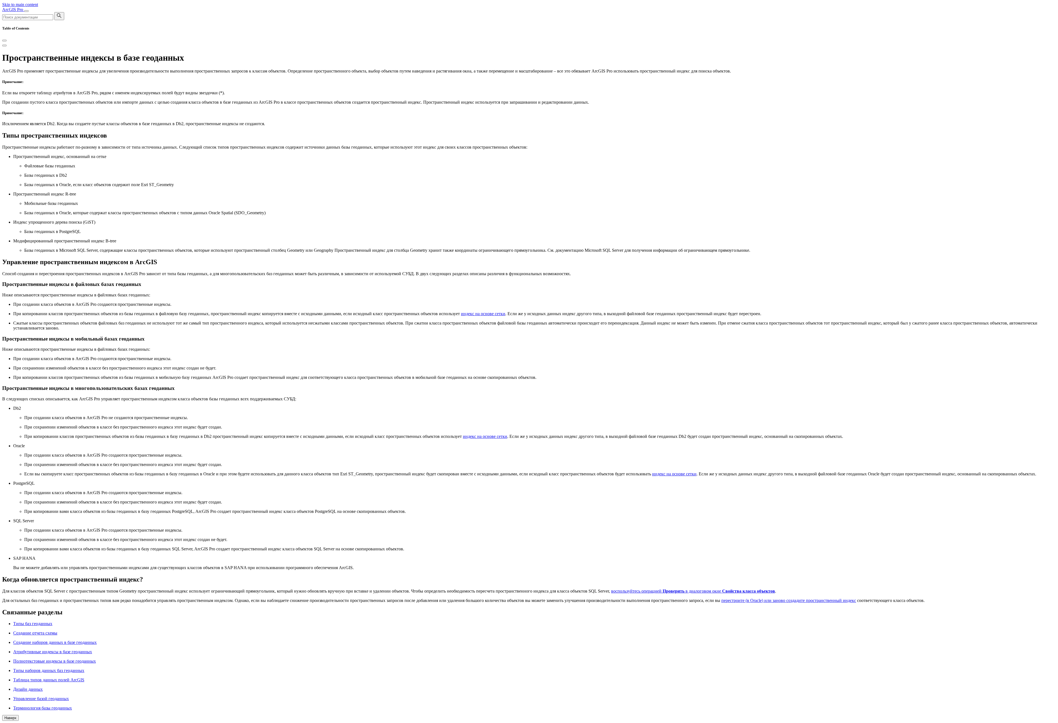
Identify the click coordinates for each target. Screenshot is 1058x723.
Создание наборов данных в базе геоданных (55, 642)
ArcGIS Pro (13, 9)
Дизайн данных (28, 689)
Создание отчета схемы (35, 633)
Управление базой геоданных (41, 698)
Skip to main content (20, 4)
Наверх (10, 718)
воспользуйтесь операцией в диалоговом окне (693, 591)
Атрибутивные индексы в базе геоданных (52, 651)
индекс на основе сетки (483, 313)
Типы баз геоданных (32, 623)
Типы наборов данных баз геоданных (48, 670)
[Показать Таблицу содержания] (4, 45)
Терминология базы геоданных (42, 708)
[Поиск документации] (59, 16)
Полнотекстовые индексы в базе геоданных (54, 661)
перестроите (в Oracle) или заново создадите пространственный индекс (788, 600)
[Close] (4, 40)
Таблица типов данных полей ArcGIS (48, 680)
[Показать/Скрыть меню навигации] (26, 11)
